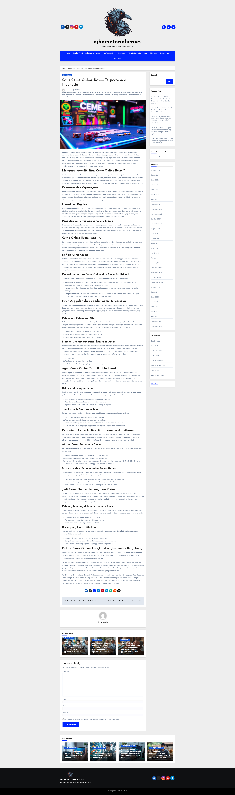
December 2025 (156, 209)
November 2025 (156, 214)
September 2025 (157, 224)
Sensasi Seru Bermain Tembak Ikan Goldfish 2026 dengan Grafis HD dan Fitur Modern (161, 110)
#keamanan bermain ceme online (131, 92)
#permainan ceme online (91, 94)
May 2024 (154, 302)
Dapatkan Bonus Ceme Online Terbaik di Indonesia (84, 601)
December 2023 (156, 326)
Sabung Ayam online (92, 53)
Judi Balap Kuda (135, 53)
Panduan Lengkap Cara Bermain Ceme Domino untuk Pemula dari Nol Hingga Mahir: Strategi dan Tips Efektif (73, 645)
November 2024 (156, 272)
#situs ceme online (105, 94)
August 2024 (155, 287)
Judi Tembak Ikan (109, 53)
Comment (66, 671)
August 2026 (155, 170)
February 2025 (156, 258)
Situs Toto (154, 384)
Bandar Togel (78, 53)
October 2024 (156, 277)
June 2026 (155, 180)
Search (154, 75)
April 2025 (154, 248)
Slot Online (117, 58)
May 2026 (154, 185)
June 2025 (155, 238)
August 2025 (155, 229)
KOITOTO (124, 791)
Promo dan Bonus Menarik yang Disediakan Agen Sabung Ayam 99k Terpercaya (162, 141)
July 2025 (154, 233)
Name (65, 699)
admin (70, 90)
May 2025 (154, 243)
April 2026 (154, 190)
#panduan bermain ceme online (72, 94)
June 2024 (155, 297)
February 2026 (156, 199)
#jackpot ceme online (113, 92)
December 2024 (156, 268)
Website (65, 712)
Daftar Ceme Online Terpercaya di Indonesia (123, 601)
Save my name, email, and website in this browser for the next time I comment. (91, 719)
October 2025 (156, 219)
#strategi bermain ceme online (122, 94)
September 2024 (157, 282)
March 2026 (155, 194)
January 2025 (156, 263)
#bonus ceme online (83, 92)
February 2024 (156, 316)
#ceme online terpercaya (98, 92)
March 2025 (155, 253)
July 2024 (154, 292)
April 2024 (154, 307)
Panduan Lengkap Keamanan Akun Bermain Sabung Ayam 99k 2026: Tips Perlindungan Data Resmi (131, 753)
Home (68, 53)
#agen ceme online (70, 92)
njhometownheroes (117, 42)
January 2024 (156, 321)
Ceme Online (164, 53)
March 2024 (155, 311)
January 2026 (156, 204)
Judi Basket (122, 53)
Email (65, 706)
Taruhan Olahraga (150, 53)
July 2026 (154, 175)
